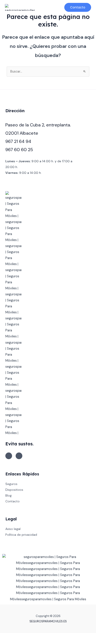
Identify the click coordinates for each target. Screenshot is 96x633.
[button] (42, 7)
